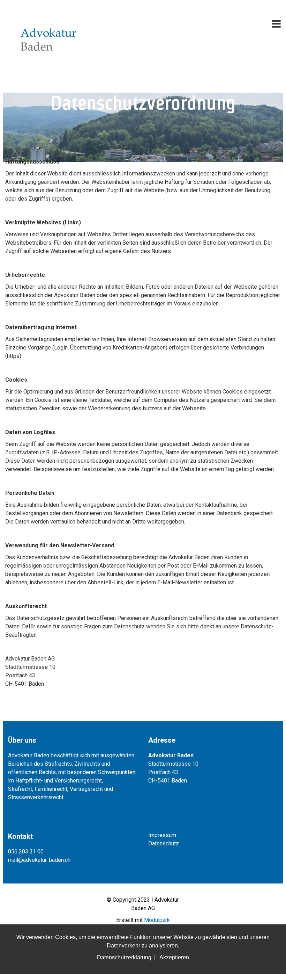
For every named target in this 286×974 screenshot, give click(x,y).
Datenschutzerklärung (124, 957)
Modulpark (157, 920)
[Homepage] (48, 14)
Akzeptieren (174, 957)
